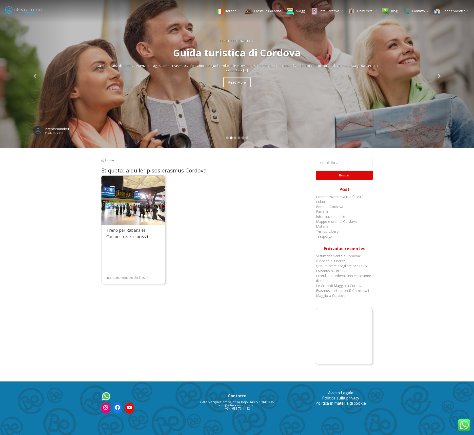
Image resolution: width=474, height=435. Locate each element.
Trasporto (324, 236)
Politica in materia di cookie (341, 403)
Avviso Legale (340, 393)
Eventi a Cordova (329, 206)
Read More (237, 82)
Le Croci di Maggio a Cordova (339, 285)
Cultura (321, 201)
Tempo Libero (327, 231)
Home (109, 160)
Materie (322, 226)
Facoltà (322, 211)
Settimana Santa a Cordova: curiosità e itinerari (338, 258)
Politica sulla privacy (340, 398)
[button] (35, 74)
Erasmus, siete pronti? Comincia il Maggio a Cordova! (343, 293)
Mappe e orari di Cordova (336, 221)
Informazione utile (330, 216)
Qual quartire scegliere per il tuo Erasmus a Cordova (341, 268)
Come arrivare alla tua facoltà (340, 196)
